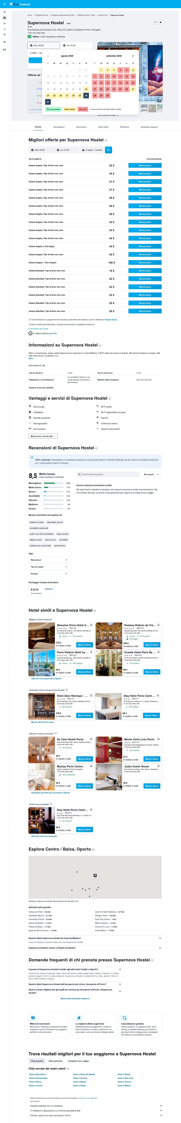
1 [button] (79, 70)
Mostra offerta (84, 644)
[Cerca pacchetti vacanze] (4, 29)
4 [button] (54, 76)
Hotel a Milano (124, 1085)
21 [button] (73, 89)
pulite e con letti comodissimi (42, 534)
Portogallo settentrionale (60, 15)
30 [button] (86, 95)
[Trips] (4, 42)
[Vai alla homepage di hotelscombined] (20, 4)
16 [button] (86, 82)
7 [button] (73, 76)
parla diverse (59, 545)
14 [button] (73, 82)
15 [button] (80, 82)
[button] (4, 4)
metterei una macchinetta (40, 545)
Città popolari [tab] (37, 1061)
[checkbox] (42, 591)
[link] (46, 678)
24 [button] (48, 95)
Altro (31, 358)
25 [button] (54, 95)
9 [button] (86, 76)
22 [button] (80, 89)
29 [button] (80, 95)
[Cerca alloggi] (4, 17)
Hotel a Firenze (124, 1081)
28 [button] (73, 95)
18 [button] (54, 89)
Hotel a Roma (35, 1081)
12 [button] (60, 82)
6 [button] (67, 76)
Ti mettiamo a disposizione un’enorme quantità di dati (55, 1110)
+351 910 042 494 (36, 32)
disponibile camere (55, 522)
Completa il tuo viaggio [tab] (78, 1061)
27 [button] (67, 95)
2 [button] (86, 70)
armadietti (63, 539)
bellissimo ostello (37, 522)
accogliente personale (39, 528)
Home (30, 15)
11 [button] (54, 82)
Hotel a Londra (36, 1085)
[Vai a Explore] (4, 34)
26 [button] (60, 95)
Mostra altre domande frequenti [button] (75, 998)
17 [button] (48, 89)
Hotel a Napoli (79, 1081)
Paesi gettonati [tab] (55, 1061)
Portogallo (39, 15)
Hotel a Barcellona (37, 1074)
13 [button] (67, 82)
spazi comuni (50, 539)
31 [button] (48, 101)
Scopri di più (111, 319)
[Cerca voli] (4, 12)
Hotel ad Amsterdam (38, 1078)
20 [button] (67, 89)
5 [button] (60, 76)
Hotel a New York (125, 1078)
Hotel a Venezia (80, 1078)
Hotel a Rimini (124, 1074)
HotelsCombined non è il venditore (46, 1105)
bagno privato (62, 534)
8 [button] (79, 76)
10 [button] (48, 82)
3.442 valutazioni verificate (52, 36)
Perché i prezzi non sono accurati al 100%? (50, 1115)
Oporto (100, 15)
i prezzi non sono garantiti (87, 1098)
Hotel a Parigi (79, 1085)
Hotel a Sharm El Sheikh (84, 1074)
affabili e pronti (36, 539)
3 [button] (48, 76)
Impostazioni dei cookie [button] (38, 328)
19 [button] (60, 89)
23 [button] (86, 89)
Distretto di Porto (83, 15)
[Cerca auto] (4, 23)
